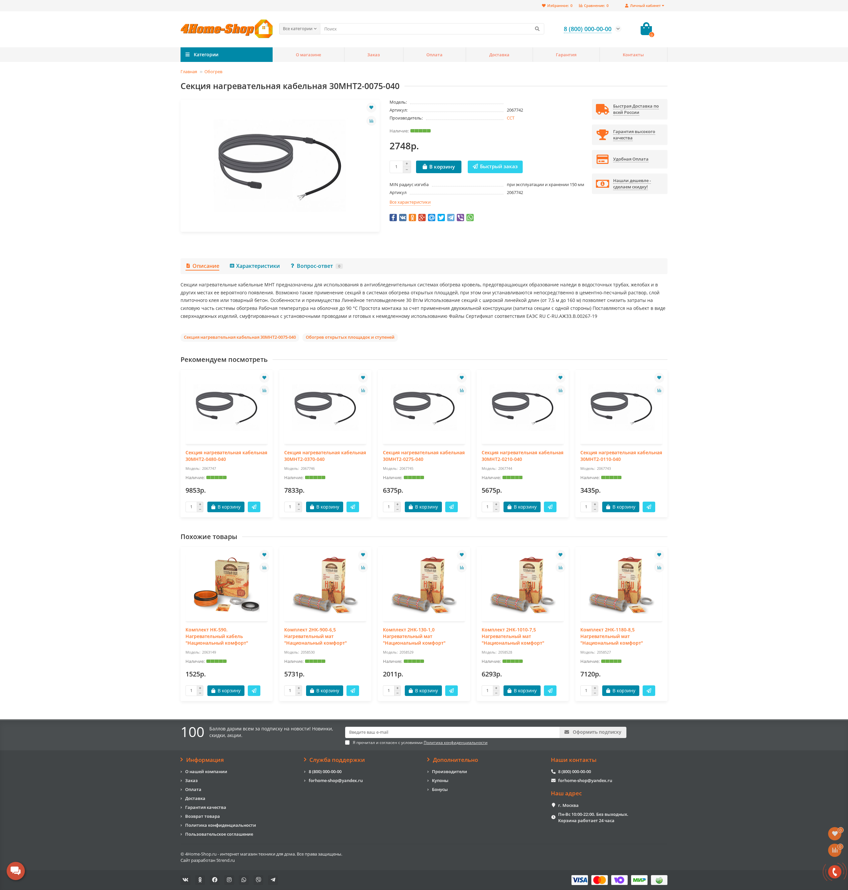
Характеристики (258, 266)
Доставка (499, 55)
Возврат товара (202, 816)
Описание (205, 266)
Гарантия (566, 55)
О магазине (308, 55)
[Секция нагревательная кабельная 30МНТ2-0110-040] (621, 407)
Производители (449, 771)
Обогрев (213, 71)
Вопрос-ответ (318, 266)
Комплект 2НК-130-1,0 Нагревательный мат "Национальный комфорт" (414, 636)
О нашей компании (206, 771)
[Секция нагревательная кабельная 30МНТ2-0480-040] (227, 407)
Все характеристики (410, 202)
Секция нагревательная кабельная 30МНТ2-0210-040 (522, 455)
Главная (189, 71)
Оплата (434, 55)
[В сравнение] (371, 121)
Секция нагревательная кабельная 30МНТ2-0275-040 (424, 455)
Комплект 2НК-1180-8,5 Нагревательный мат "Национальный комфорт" (611, 636)
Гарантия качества (205, 807)
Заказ (373, 55)
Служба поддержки (337, 760)
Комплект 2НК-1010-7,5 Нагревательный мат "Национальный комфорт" (513, 636)
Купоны (440, 780)
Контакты (633, 55)
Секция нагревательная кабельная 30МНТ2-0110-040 (621, 455)
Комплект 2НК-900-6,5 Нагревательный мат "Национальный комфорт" (315, 636)
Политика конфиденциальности (220, 825)
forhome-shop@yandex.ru (336, 780)
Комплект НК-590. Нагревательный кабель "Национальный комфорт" (217, 636)
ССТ (510, 118)
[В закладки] (371, 108)
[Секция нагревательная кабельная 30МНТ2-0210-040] (523, 407)
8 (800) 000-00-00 (325, 771)
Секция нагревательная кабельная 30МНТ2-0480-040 (226, 455)
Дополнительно (455, 760)
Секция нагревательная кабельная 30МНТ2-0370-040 (325, 455)
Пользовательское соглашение (219, 834)
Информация (205, 760)
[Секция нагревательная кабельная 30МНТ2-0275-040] (424, 407)
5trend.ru (225, 860)
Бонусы (440, 789)
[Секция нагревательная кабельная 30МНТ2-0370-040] (325, 407)
